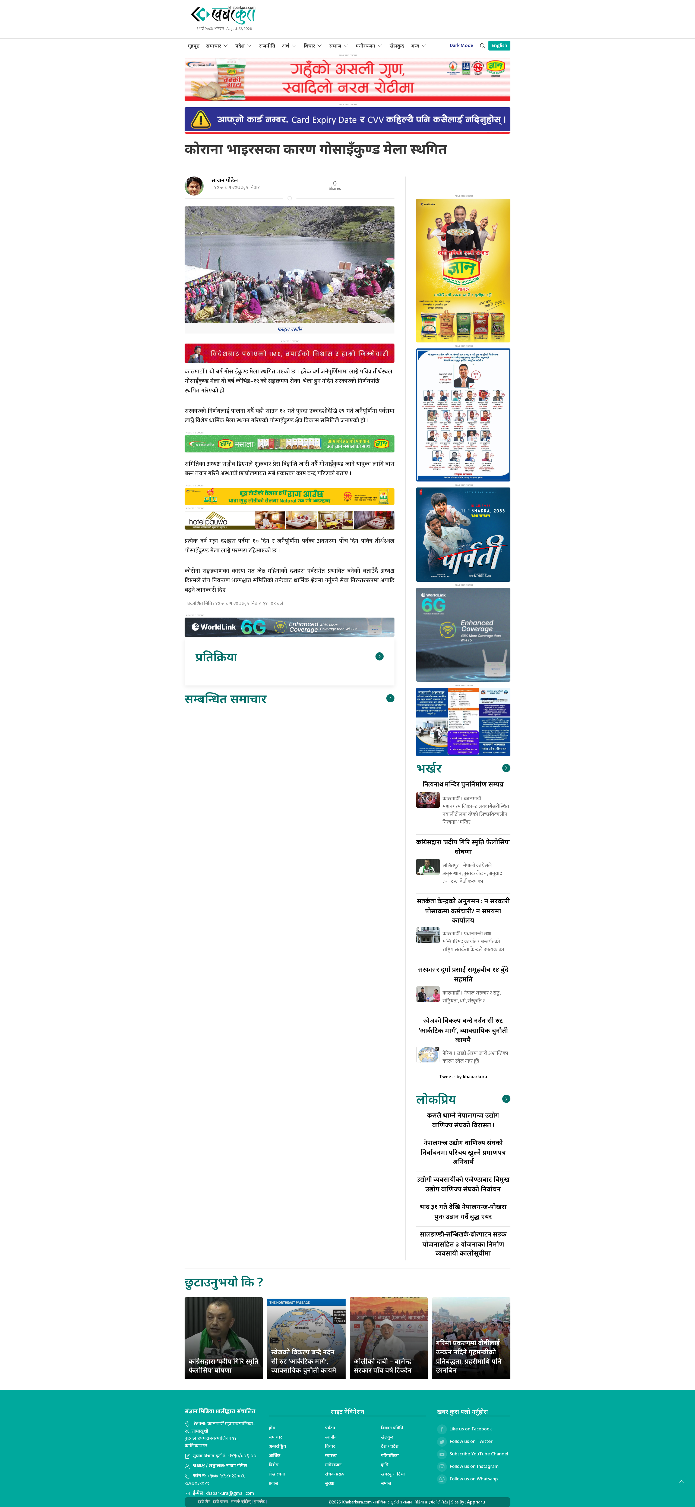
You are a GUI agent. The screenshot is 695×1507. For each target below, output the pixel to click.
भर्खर (428, 768)
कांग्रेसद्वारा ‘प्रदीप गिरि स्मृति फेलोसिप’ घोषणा (223, 1366)
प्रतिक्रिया (216, 656)
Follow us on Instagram (474, 1466)
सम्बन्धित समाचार (225, 698)
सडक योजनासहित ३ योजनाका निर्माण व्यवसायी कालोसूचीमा (463, 1243)
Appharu (476, 1502)
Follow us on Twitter (471, 1441)
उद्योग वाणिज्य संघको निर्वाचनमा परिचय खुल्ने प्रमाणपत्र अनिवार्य (463, 1152)
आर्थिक (274, 1455)
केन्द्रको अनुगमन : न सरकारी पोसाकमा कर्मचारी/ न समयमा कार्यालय (463, 910)
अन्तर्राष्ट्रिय (277, 1446)
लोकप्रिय (436, 1099)
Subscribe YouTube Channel (479, 1454)
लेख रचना (277, 1474)
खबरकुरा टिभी (393, 1474)
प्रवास (273, 1483)
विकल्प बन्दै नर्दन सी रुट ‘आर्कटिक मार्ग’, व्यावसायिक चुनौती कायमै (463, 1030)
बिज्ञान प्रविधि (392, 1428)
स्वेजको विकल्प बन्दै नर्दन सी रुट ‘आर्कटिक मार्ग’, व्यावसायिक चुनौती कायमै (303, 1360)
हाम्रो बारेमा (220, 1502)
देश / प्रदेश (390, 1446)
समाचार (213, 45)
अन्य (414, 45)
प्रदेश (240, 45)
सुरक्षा (329, 1483)
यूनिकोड (259, 1502)
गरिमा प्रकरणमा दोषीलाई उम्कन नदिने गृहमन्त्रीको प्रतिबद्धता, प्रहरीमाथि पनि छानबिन (469, 1356)
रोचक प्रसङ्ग (334, 1474)
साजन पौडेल (224, 180)
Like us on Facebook (471, 1429)
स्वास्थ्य (331, 1455)
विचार (309, 45)
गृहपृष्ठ (194, 45)
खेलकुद (397, 45)
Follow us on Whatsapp (474, 1479)
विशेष (274, 1465)
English (499, 46)
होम (272, 1428)
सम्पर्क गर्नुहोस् (241, 1502)
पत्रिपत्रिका (390, 1455)
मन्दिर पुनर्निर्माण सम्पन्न (463, 783)
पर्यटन (330, 1428)
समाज (335, 45)
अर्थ (285, 45)
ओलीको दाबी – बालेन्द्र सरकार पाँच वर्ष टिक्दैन (383, 1366)
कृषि (384, 1465)
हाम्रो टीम (204, 1502)
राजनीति (267, 45)
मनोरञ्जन (365, 45)
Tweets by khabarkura (463, 1077)
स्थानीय (331, 1437)
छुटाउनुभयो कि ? (224, 1282)
